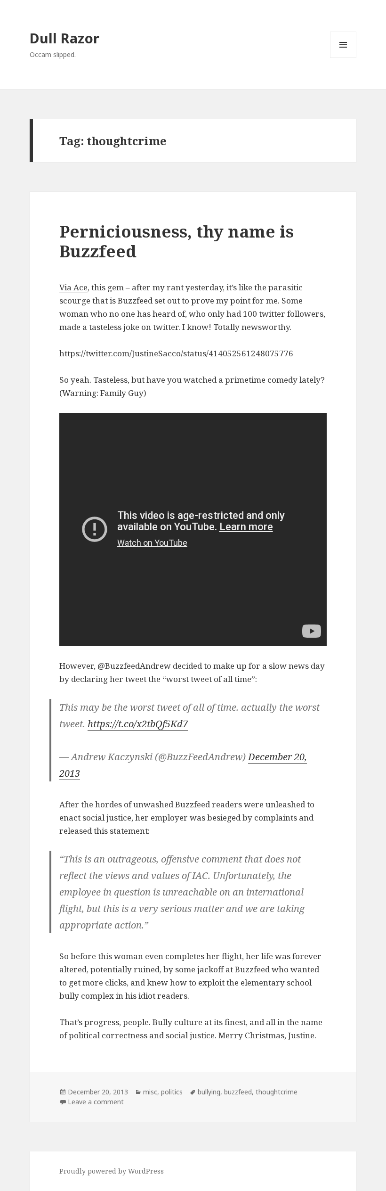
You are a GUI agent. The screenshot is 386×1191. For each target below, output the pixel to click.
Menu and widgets (343, 57)
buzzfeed (238, 1091)
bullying (209, 1091)
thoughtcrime (277, 1091)
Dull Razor (64, 38)
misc (150, 1091)
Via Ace (73, 287)
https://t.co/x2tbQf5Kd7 (138, 723)
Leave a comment (96, 1101)
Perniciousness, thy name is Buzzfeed (176, 241)
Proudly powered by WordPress (111, 1170)
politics (172, 1091)
